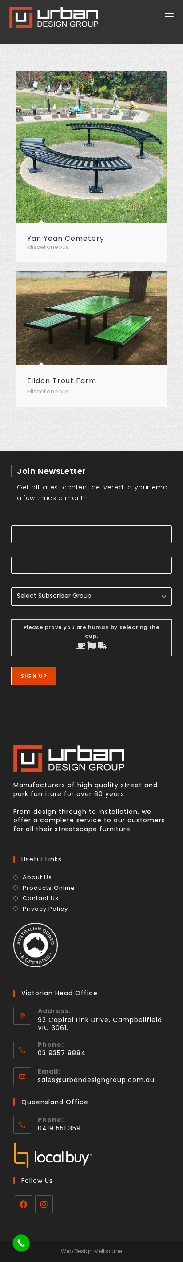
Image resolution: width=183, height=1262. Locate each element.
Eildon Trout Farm (61, 381)
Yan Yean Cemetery (65, 238)
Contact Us (41, 898)
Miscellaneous (48, 247)
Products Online (49, 888)
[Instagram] (44, 1204)
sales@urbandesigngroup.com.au (96, 1079)
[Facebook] (23, 1204)
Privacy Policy (45, 909)
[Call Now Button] (21, 1243)
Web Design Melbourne (91, 1251)
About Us (37, 877)
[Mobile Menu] (169, 17)
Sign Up (33, 676)
